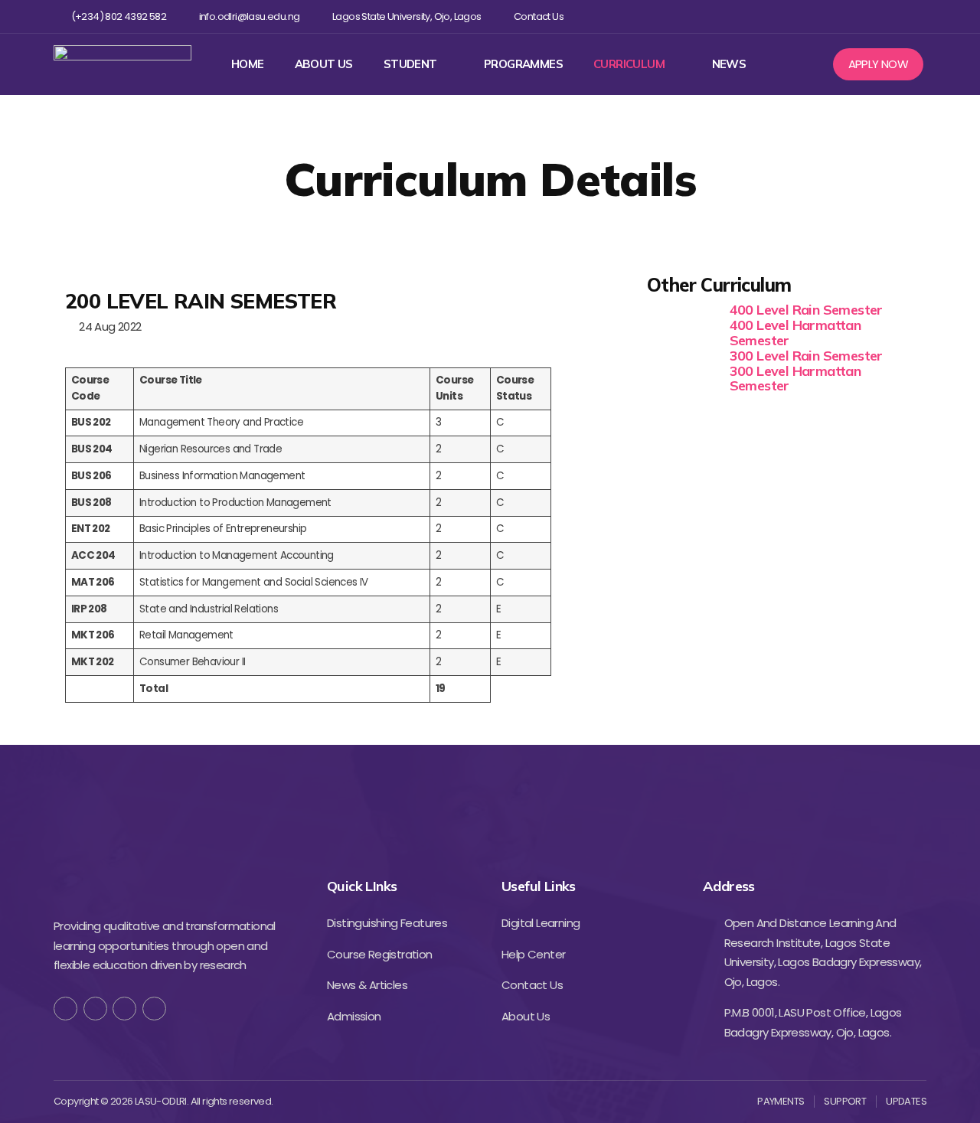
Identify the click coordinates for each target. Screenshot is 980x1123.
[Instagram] (868, 16)
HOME (247, 64)
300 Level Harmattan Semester (795, 378)
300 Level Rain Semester (806, 355)
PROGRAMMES (523, 64)
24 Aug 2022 (107, 326)
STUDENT (410, 64)
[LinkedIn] (154, 1008)
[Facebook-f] (65, 1008)
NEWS (729, 64)
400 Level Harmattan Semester (795, 332)
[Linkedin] (892, 16)
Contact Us (539, 17)
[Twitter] (842, 16)
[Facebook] (818, 16)
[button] (878, 64)
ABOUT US (324, 64)
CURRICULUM (629, 64)
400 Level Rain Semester (806, 309)
